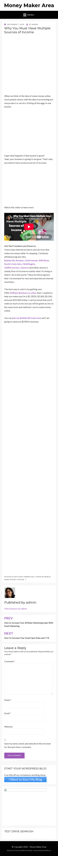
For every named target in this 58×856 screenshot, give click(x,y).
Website (8, 726)
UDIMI (7, 267)
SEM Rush (44, 260)
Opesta (24, 267)
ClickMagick (28, 264)
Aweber (19, 260)
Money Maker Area (29, 5)
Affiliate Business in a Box (23, 292)
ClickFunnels (31, 260)
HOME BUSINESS (43, 577)
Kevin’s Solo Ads (12, 264)
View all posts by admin (15, 608)
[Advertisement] (29, 65)
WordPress (47, 850)
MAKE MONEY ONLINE (14, 579)
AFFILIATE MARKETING (24, 577)
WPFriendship (26, 850)
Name (8, 700)
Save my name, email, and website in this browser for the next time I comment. (27, 745)
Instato (15, 267)
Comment (9, 661)
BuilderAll (9, 260)
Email (7, 713)
